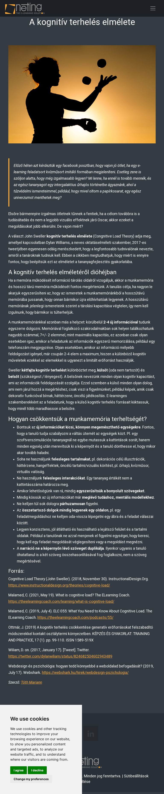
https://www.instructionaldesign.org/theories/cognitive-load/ (59, 585)
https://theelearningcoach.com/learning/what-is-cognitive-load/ (61, 601)
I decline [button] (37, 770)
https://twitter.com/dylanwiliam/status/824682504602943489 (60, 656)
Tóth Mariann (31, 682)
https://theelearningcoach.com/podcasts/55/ (75, 617)
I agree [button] (18, 770)
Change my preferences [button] (31, 779)
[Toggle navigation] (153, 8)
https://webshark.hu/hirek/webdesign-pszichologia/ (85, 672)
